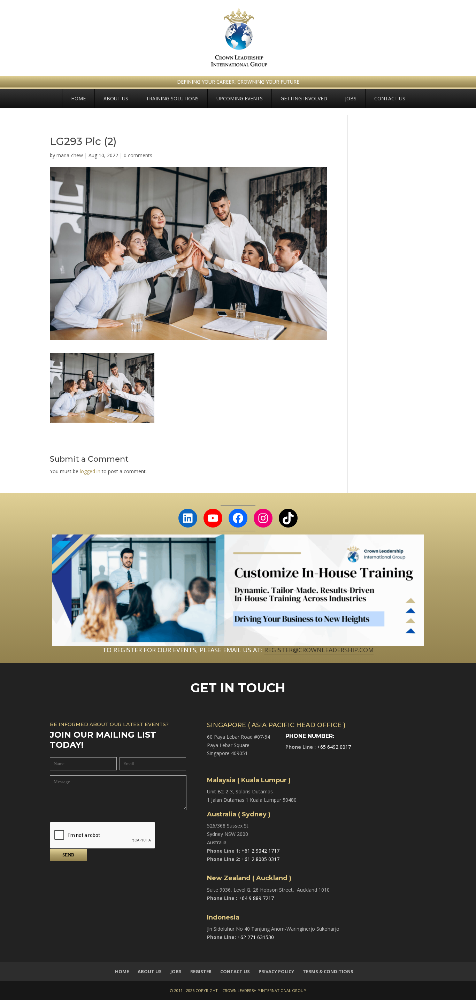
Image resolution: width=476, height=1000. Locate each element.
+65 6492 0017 (334, 747)
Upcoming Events (239, 98)
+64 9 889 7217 (256, 898)
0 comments (138, 155)
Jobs (350, 98)
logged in (90, 471)
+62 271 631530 (255, 937)
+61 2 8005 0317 (260, 859)
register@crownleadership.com (319, 650)
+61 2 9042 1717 (260, 850)
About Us (115, 98)
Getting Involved (304, 98)
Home (78, 98)
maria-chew (69, 155)
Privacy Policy (276, 971)
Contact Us (389, 98)
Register (201, 971)
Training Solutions (172, 98)
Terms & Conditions (328, 971)
